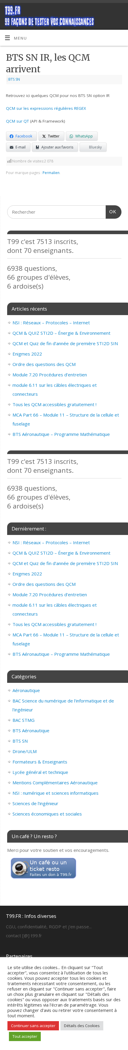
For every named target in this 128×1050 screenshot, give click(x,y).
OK (111, 211)
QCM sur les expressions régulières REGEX (46, 108)
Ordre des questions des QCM (44, 364)
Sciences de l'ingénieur (35, 803)
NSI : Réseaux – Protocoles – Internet (51, 323)
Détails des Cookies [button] (82, 1025)
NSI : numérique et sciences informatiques (56, 793)
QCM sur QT (17, 121)
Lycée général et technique (40, 772)
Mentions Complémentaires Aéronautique (55, 782)
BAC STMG (24, 720)
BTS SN (14, 79)
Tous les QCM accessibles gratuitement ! (54, 404)
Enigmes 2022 (27, 354)
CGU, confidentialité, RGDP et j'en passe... (49, 926)
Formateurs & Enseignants (40, 762)
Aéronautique (26, 690)
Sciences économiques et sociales (47, 814)
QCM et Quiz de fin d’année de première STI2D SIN (65, 343)
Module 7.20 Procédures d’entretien (50, 375)
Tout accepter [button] (25, 1036)
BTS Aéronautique (31, 730)
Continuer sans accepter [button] (33, 1025)
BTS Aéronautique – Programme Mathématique (61, 434)
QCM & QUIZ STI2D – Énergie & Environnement (61, 333)
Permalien (51, 172)
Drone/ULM (25, 751)
